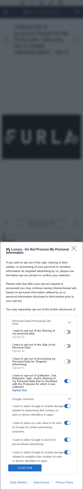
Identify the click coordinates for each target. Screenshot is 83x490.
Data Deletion (18, 482)
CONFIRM (25, 468)
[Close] (75, 250)
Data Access (41, 482)
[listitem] (41, 322)
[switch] (67, 332)
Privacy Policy (64, 482)
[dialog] (41, 366)
